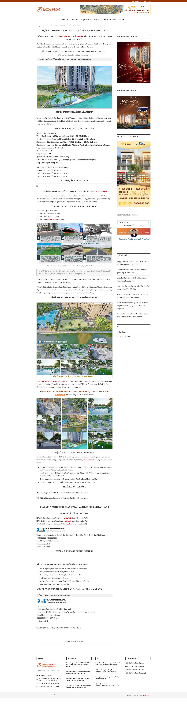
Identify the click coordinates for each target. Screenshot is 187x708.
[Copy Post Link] (75, 641)
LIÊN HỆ (122, 20)
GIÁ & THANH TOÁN (83, 633)
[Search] (149, 20)
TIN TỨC (75, 20)
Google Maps (101, 191)
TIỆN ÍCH (55, 633)
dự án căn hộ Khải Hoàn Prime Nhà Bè (53, 381)
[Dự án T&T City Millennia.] (133, 142)
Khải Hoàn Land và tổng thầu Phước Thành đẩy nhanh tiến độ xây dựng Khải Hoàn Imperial (132, 306)
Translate (140, 226)
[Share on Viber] (77, 641)
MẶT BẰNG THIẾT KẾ (67, 633)
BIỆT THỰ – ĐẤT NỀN (89, 20)
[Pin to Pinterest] (73, 641)
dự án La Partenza (87, 460)
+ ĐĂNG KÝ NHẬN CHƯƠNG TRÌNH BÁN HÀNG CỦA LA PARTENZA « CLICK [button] (64, 59)
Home (77, 695)
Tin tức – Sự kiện (125, 336)
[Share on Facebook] (71, 641)
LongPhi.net (146, 695)
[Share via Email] (82, 641)
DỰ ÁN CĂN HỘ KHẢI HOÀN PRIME (69, 36)
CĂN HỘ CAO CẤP (108, 20)
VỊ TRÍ (49, 633)
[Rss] (149, 1)
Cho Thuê (122, 332)
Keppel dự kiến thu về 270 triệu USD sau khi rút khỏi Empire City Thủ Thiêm (77, 664)
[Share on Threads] (79, 641)
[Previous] (40, 87)
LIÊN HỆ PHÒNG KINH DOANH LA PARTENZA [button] (53, 595)
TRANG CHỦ (64, 20)
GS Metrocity (52, 219)
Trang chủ (39, 26)
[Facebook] (148, 1)
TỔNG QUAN (41, 633)
